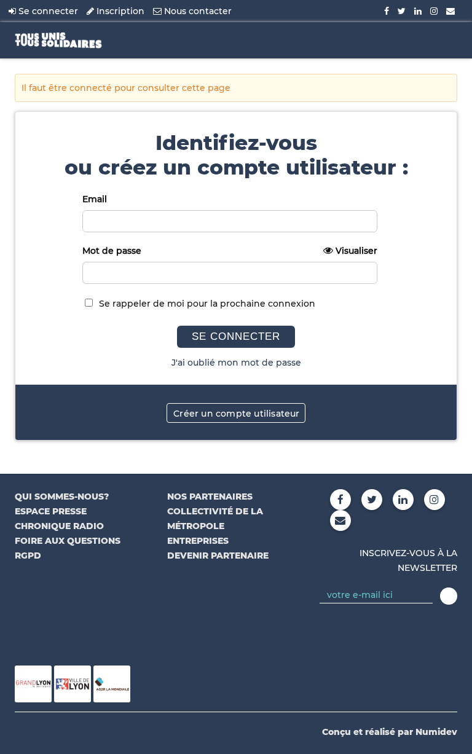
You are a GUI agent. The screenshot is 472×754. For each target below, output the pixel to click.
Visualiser (356, 250)
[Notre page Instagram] (434, 11)
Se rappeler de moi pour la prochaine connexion (207, 303)
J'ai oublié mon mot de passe (236, 362)
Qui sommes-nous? (62, 496)
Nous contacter (197, 11)
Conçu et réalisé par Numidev (389, 731)
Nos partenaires (210, 496)
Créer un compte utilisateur (236, 413)
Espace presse (51, 511)
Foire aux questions (67, 540)
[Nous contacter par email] (450, 11)
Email (94, 199)
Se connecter (47, 11)
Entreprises (198, 540)
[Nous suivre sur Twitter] (402, 11)
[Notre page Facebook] (386, 11)
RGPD (28, 555)
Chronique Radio (59, 526)
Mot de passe (229, 250)
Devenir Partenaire (218, 555)
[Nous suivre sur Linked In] (418, 11)
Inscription (119, 11)
